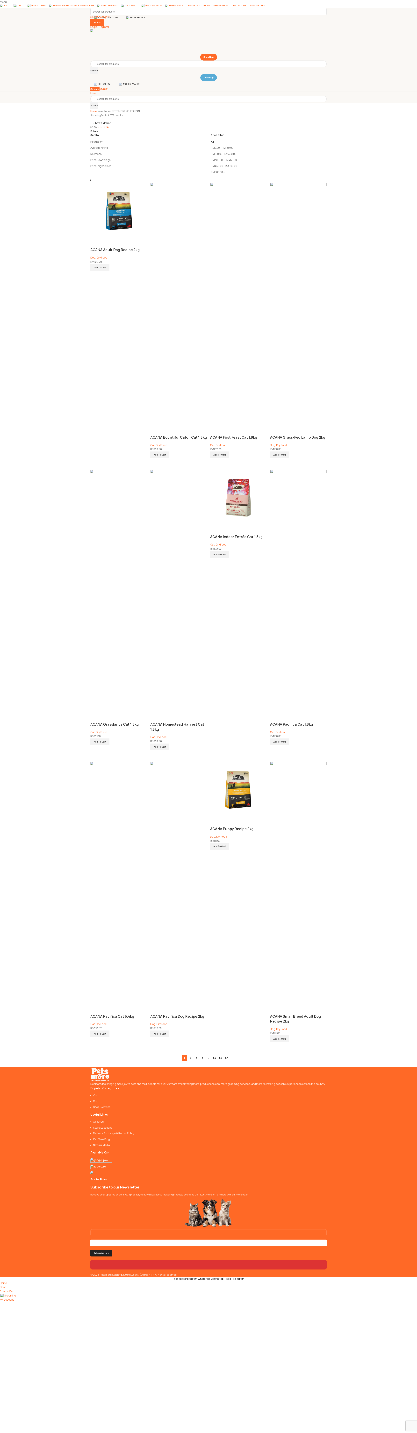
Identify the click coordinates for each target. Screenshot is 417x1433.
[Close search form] (4, 4)
